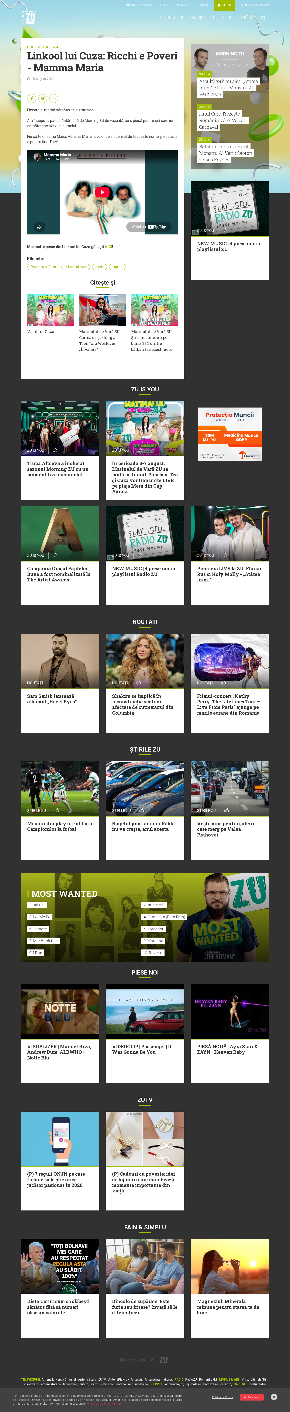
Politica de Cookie (222, 1397)
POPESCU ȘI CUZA (42, 47)
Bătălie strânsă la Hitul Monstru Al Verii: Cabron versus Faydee (225, 153)
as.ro (94, 1384)
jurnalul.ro (141, 1384)
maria (100, 267)
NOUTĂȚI (145, 621)
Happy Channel (66, 1379)
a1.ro (244, 1379)
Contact (203, 5)
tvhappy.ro (70, 1384)
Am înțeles (254, 1397)
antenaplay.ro (174, 1384)
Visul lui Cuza (40, 331)
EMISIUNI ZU (202, 17)
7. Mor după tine (43, 940)
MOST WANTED (64, 893)
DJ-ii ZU (164, 5)
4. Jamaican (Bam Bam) (164, 916)
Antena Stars (87, 1379)
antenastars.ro (51, 1384)
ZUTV (102, 1379)
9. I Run (35, 952)
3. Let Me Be (39, 916)
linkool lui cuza (76, 267)
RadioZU (191, 1379)
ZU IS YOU (145, 389)
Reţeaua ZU (183, 5)
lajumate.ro (193, 1384)
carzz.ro (225, 1384)
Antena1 (47, 1379)
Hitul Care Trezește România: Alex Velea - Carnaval (223, 120)
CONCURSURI (170, 17)
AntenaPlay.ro (117, 1379)
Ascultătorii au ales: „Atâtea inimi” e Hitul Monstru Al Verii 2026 (228, 87)
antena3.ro (123, 1384)
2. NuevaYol (154, 904)
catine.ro (107, 1384)
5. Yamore (38, 928)
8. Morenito (153, 940)
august (117, 267)
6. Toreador (153, 928)
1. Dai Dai (37, 904)
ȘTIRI (226, 17)
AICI (108, 246)
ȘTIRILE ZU (145, 749)
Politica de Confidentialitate (104, 1403)
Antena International (158, 1379)
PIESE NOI (145, 972)
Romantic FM (208, 1379)
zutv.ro (84, 1384)
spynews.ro (31, 1384)
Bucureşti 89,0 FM (256, 5)
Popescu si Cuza (43, 267)
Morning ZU (230, 53)
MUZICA (246, 17)
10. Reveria (153, 952)
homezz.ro (210, 1384)
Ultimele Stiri (259, 1379)
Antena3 (136, 1379)
